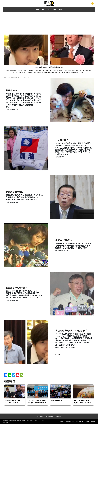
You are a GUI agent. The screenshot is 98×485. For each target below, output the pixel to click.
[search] (92, 3)
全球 (43, 9)
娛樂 (54, 9)
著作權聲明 (75, 421)
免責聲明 (62, 421)
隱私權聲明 (68, 421)
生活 (49, 9)
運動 (60, 9)
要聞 (37, 9)
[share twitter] (13, 375)
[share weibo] (17, 375)
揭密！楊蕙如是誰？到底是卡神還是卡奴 (20, 77)
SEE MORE (58, 354)
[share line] (9, 375)
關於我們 (81, 421)
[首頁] (49, 3)
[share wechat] (21, 375)
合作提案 (87, 421)
